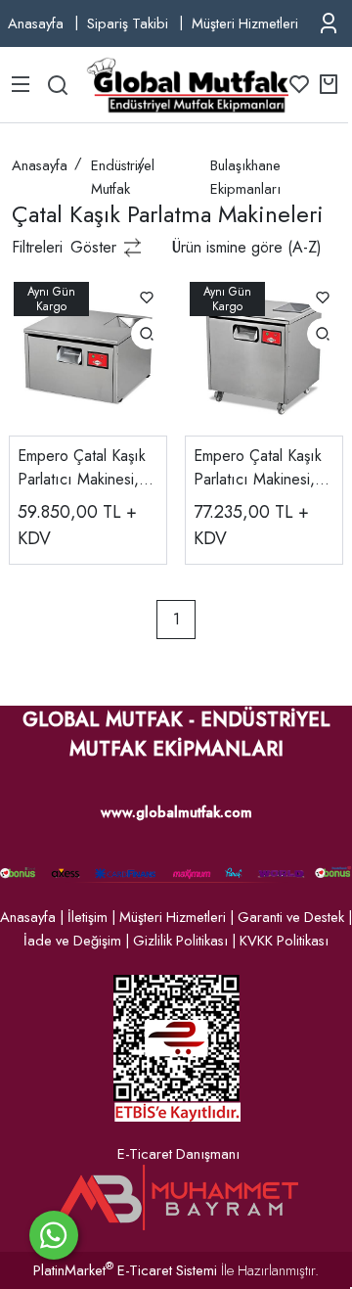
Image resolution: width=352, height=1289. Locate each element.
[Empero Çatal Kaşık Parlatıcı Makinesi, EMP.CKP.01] (88, 355)
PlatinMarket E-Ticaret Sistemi (125, 1270)
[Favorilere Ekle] (146, 297)
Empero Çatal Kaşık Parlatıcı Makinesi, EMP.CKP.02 (258, 467)
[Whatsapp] (53, 1235)
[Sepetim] (328, 84)
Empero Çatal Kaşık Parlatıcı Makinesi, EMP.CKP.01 (82, 467)
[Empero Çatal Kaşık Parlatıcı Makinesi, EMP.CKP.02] (264, 355)
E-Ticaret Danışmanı (178, 1154)
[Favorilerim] (299, 84)
